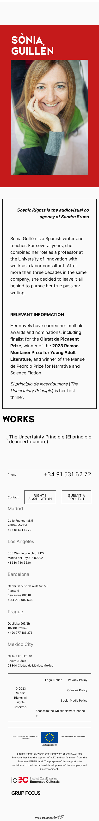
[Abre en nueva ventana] (26, 793)
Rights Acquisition (40, 497)
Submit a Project (76, 497)
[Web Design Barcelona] (49, 816)
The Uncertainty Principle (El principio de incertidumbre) (50, 439)
